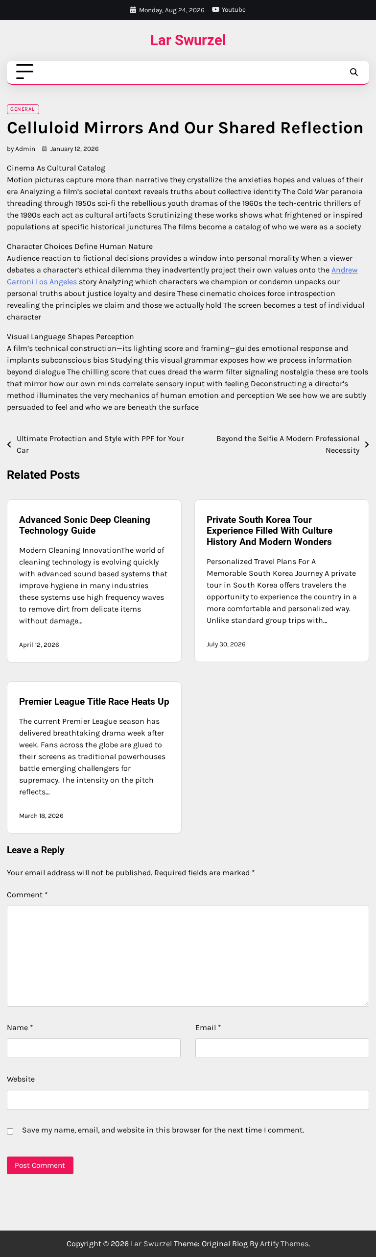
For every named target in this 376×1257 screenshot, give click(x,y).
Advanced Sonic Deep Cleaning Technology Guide (84, 525)
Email (208, 1027)
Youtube (234, 9)
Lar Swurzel (188, 40)
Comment (27, 894)
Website (21, 1079)
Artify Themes (284, 1243)
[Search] (353, 72)
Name (20, 1027)
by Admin (21, 148)
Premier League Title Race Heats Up (94, 701)
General (22, 109)
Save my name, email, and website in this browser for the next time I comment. (163, 1129)
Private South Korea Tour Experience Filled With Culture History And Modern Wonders (269, 531)
